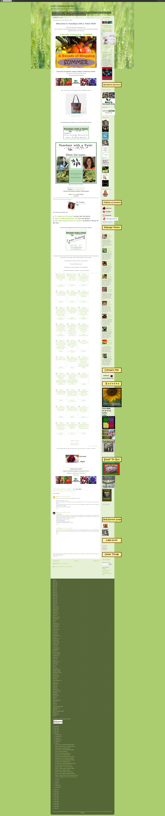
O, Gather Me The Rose (63, 216)
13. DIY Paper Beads (60, 351)
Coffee (54, 631)
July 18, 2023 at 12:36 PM (64, 496)
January (57, 787)
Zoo (53, 715)
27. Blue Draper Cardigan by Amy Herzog (83, 417)
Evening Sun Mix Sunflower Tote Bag (76, 115)
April (56, 782)
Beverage (55, 618)
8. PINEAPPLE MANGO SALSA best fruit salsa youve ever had (72, 319)
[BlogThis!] (77, 489)
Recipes (54, 683)
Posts (55, 720)
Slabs (57, 496)
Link (67, 490)
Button (54, 620)
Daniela (57, 512)
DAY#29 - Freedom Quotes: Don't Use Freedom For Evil (66, 775)
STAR (54, 692)
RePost (54, 684)
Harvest (54, 657)
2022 (54, 598)
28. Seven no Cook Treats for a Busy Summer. (60, 434)
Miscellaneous (56, 672)
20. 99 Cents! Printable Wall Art (72, 384)
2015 (54, 587)
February (57, 785)
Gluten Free (55, 654)
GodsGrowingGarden (76, 116)
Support (104, 12)
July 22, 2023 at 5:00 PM (67, 528)
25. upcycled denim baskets (60, 417)
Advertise (98, 12)
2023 (54, 600)
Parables (54, 677)
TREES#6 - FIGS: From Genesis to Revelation (64, 758)
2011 (54, 581)
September (57, 739)
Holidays (54, 661)
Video (54, 709)
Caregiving (55, 624)
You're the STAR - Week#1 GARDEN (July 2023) (65, 773)
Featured (62, 490)
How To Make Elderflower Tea (66, 218)
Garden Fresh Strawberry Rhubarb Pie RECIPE (64, 759)
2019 (54, 594)
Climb (54, 627)
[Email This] (76, 489)
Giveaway (55, 652)
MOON (54, 674)
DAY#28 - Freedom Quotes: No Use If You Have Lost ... (66, 776)
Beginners (55, 617)
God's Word (91, 12)
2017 (54, 590)
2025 (54, 603)
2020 (54, 595)
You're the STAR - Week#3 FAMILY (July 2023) (64, 756)
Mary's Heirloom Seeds (75, 473)
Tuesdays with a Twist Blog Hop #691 (109, 329)
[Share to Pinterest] (80, 489)
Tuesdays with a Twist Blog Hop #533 (62, 761)
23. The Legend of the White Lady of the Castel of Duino (72, 401)
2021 (54, 597)
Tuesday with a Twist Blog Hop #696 (106, 570)
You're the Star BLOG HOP (75, 12)
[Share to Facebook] (79, 489)
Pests (54, 678)
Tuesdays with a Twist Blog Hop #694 (109, 356)
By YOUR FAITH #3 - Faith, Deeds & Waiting (107, 56)
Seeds (54, 686)
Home (54, 12)
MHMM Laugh (56, 671)
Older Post (96, 561)
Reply (57, 508)
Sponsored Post (56, 691)
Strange (54, 694)
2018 (54, 592)
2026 (54, 604)
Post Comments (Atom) (63, 563)
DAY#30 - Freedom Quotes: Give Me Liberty (64, 771)
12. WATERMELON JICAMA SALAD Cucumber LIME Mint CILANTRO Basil (83, 335)
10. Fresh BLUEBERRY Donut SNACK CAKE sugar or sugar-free (61, 335)
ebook (54, 637)
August (56, 741)
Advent (54, 607)
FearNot (54, 640)
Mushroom (55, 675)
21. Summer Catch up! (83, 384)
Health (54, 658)
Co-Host (57, 490)
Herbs (54, 660)
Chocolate (55, 626)
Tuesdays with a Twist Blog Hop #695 (109, 263)
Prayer (65, 12)
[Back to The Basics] (108, 438)
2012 (54, 583)
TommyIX (106, 811)
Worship (85, 12)
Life (53, 666)
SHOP (54, 688)
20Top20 (54, 606)
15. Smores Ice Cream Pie (83, 351)
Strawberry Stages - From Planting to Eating (64, 766)
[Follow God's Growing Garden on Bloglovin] (107, 222)
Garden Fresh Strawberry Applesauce (62, 753)
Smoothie (55, 689)
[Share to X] (78, 489)
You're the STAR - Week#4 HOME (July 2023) (64, 749)
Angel (54, 615)
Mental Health (56, 669)
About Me (60, 12)
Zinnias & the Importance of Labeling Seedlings (109, 289)
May (56, 780)
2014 (54, 586)
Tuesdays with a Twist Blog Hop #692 (109, 250)
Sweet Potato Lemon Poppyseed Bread (109, 303)
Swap (109, 12)
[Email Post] (74, 489)
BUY (54, 621)
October (57, 738)
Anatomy (54, 614)
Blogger (83, 812)
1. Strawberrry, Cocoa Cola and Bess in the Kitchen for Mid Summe (60, 286)
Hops (63, 14)
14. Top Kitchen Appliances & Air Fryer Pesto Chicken (72, 352)
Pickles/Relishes (56, 680)
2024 (54, 601)
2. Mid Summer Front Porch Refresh (72, 285)
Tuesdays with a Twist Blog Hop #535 (62, 748)
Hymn (54, 664)
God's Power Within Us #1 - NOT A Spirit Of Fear (65, 746)
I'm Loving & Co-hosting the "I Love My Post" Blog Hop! (109, 343)
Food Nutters (59, 528)
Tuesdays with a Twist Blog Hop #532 (62, 770)
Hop (65, 490)
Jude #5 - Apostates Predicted (61, 751)
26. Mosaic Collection (72, 417)
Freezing (54, 644)
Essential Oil (55, 638)
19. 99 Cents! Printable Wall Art (61, 384)
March (56, 784)
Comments (56, 722)
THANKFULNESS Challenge (79, 14)
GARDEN (55, 649)
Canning (54, 623)
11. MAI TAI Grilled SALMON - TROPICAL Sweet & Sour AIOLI (72, 335)
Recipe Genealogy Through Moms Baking (109, 236)
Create (54, 632)
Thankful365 (55, 700)
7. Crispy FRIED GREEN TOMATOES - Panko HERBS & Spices (61, 319)
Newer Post (56, 561)
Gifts (54, 651)
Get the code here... (75, 444)
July (56, 743)
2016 (54, 589)
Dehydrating (55, 635)
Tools (54, 703)
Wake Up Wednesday (57, 711)
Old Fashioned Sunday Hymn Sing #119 (63, 765)
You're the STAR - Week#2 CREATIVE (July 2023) (65, 763)
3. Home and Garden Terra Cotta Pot (83, 285)
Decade (54, 634)
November (57, 736)
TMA (54, 701)
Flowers (54, 643)
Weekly (54, 712)
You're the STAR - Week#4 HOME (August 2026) (107, 573)
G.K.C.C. (68, 14)
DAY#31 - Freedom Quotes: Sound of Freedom (64, 768)
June (56, 779)
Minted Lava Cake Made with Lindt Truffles (109, 316)
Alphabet (54, 612)
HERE (70, 73)
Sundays (54, 695)
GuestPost (55, 655)
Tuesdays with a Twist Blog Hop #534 (62, 754)
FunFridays (55, 647)
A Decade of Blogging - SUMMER (76, 34)
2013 (54, 584)
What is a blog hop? (75, 443)
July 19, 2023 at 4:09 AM (65, 512)
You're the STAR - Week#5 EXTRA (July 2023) (64, 744)
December (57, 734)
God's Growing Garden (62, 6)
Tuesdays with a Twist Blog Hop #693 (109, 276)
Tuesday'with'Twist (72, 490)
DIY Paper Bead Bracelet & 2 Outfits (68, 221)
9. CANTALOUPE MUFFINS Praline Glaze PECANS (83, 319)
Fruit (54, 646)
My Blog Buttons (56, 14)
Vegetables (55, 708)
